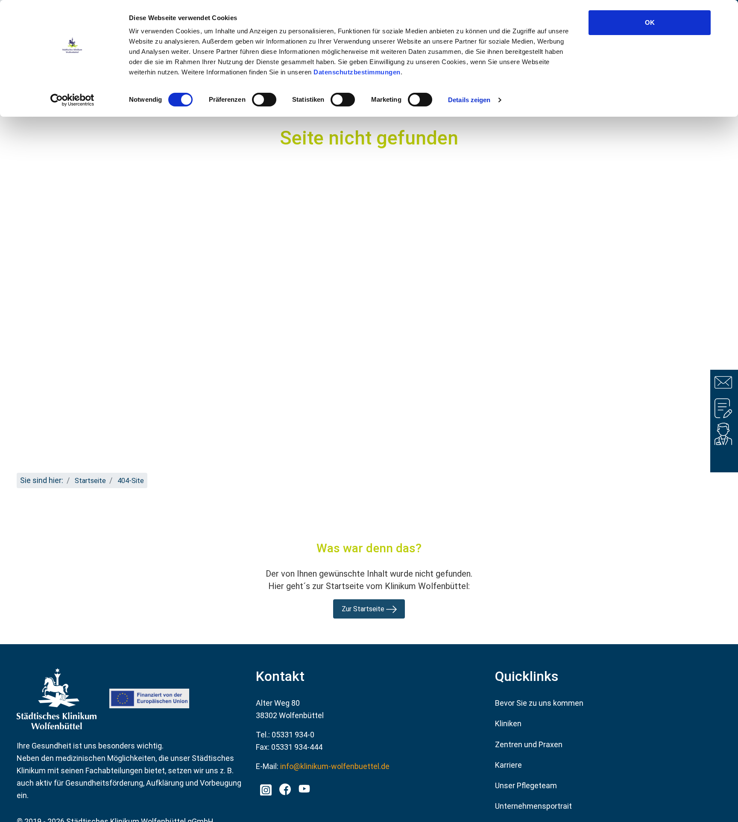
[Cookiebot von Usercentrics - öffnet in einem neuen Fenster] (72, 100)
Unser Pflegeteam (526, 785)
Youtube (303, 790)
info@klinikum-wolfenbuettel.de (335, 766)
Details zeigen (469, 99)
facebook (284, 787)
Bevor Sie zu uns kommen (539, 702)
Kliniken (508, 723)
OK (650, 22)
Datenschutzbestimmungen (357, 72)
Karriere (508, 764)
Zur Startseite (364, 609)
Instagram (265, 787)
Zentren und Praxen (528, 744)
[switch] (264, 99)
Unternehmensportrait (533, 805)
